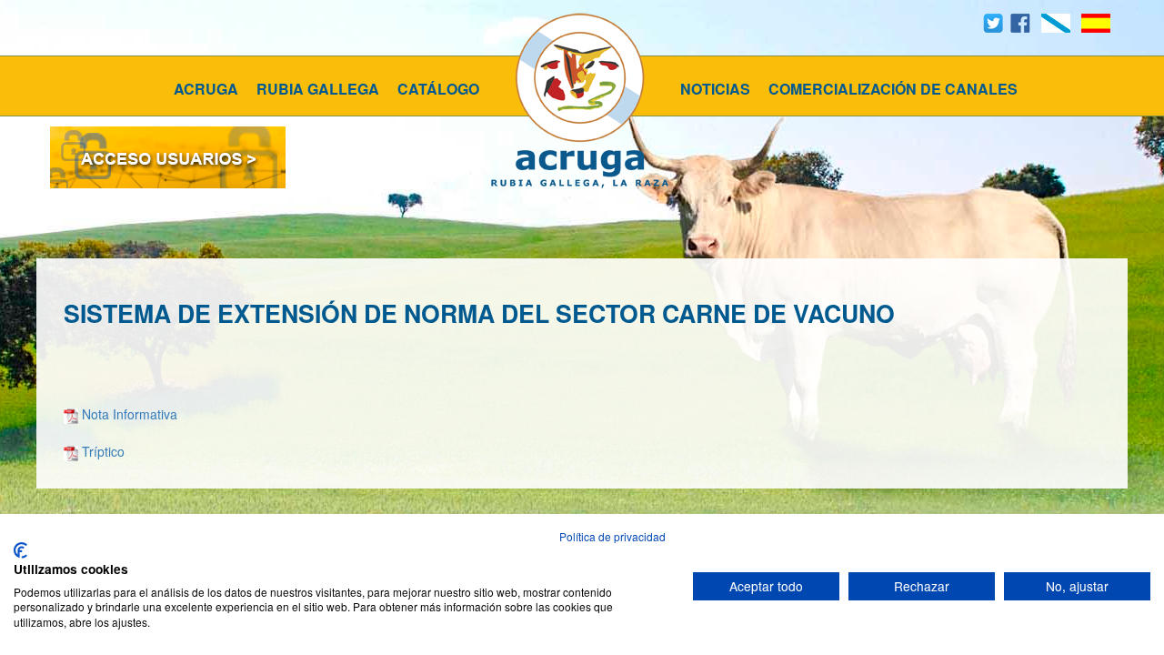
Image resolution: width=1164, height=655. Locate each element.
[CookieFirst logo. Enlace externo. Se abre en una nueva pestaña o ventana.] (20, 550)
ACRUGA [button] (206, 88)
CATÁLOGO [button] (438, 88)
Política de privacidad (612, 536)
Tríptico (103, 451)
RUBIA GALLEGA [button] (317, 88)
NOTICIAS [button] (715, 88)
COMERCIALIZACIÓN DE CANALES (893, 88)
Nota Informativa (129, 414)
